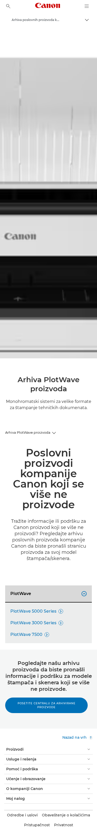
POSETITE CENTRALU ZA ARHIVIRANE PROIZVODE (47, 705)
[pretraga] (8, 6)
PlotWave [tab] (47, 593)
